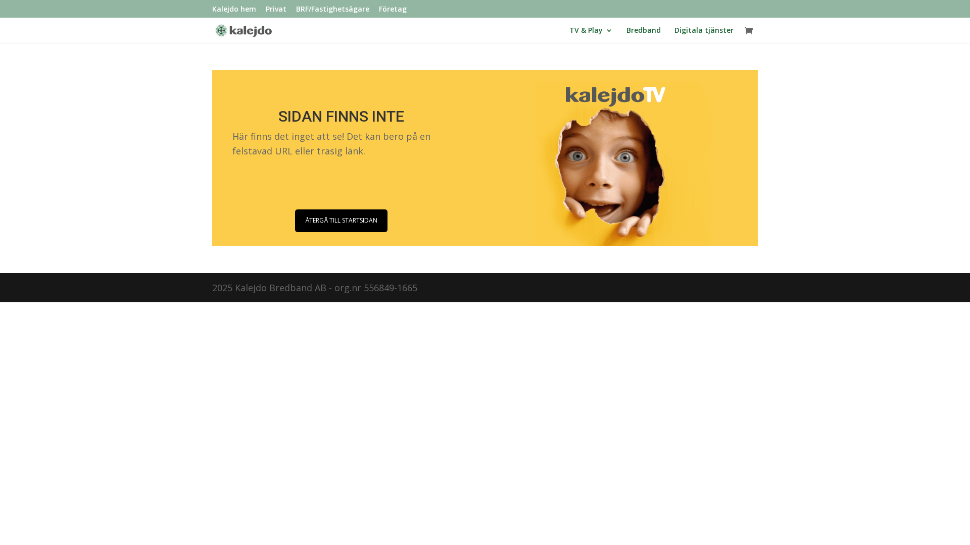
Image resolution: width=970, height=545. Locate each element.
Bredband (643, 31)
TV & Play (586, 31)
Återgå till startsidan (341, 220)
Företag (393, 10)
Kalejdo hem (234, 10)
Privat (276, 10)
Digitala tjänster (704, 31)
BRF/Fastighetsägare (332, 10)
